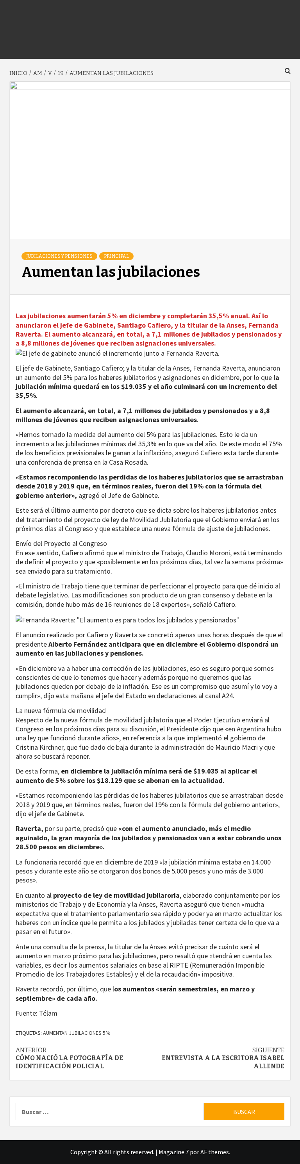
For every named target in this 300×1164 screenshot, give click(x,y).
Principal (116, 256)
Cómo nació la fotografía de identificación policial (69, 1058)
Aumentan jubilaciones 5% (77, 1032)
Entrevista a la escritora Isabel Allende (223, 1058)
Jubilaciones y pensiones (59, 256)
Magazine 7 (174, 1152)
